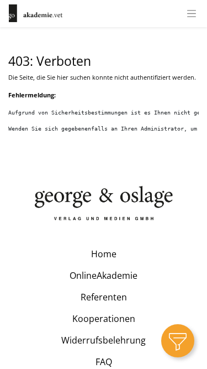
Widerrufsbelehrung (103, 340)
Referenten (104, 297)
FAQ (103, 362)
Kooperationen (103, 319)
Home (103, 254)
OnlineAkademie (103, 275)
